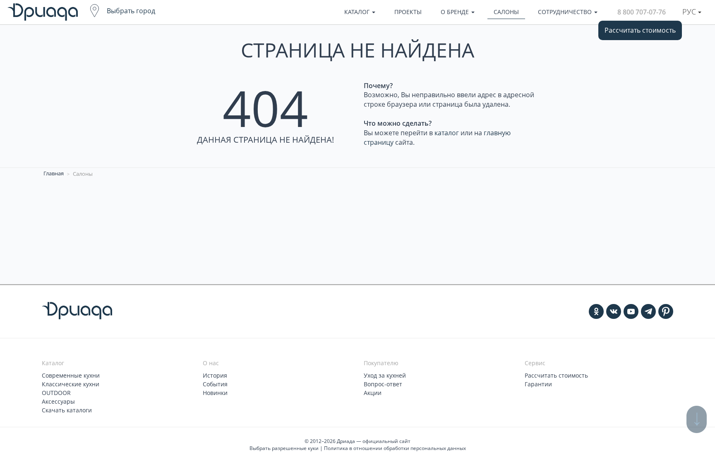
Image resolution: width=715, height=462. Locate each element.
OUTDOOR (56, 393)
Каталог (357, 12)
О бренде (455, 12)
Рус (690, 12)
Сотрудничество (565, 12)
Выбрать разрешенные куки (284, 448)
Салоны (506, 12)
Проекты (408, 12)
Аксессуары (58, 401)
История (215, 375)
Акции (372, 393)
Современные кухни (71, 375)
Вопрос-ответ (383, 384)
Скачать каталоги (67, 410)
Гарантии (538, 384)
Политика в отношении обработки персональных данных (395, 448)
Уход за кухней (385, 375)
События (215, 384)
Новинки (215, 393)
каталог (446, 132)
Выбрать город (131, 10)
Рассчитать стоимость (640, 30)
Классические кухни (70, 384)
